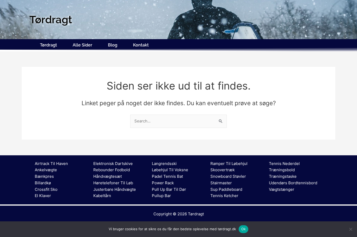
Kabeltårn (102, 195)
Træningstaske (283, 176)
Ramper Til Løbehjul (228, 163)
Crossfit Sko (46, 189)
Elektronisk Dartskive (113, 163)
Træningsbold (282, 169)
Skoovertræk (222, 169)
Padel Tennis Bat (167, 176)
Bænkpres (44, 176)
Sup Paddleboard (226, 189)
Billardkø (43, 182)
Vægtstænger (281, 189)
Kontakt (141, 45)
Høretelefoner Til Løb (113, 182)
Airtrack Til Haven (51, 163)
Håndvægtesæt (107, 176)
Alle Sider (82, 45)
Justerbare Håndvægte (114, 189)
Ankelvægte (46, 169)
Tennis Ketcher (224, 195)
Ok (243, 229)
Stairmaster (221, 182)
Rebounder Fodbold (111, 169)
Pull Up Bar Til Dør (169, 189)
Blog (112, 45)
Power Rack (163, 182)
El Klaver (43, 195)
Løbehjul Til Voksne (170, 169)
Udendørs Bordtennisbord (293, 182)
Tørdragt (48, 45)
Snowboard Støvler (228, 176)
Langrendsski (164, 163)
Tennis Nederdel (284, 163)
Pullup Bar (161, 195)
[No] (350, 229)
